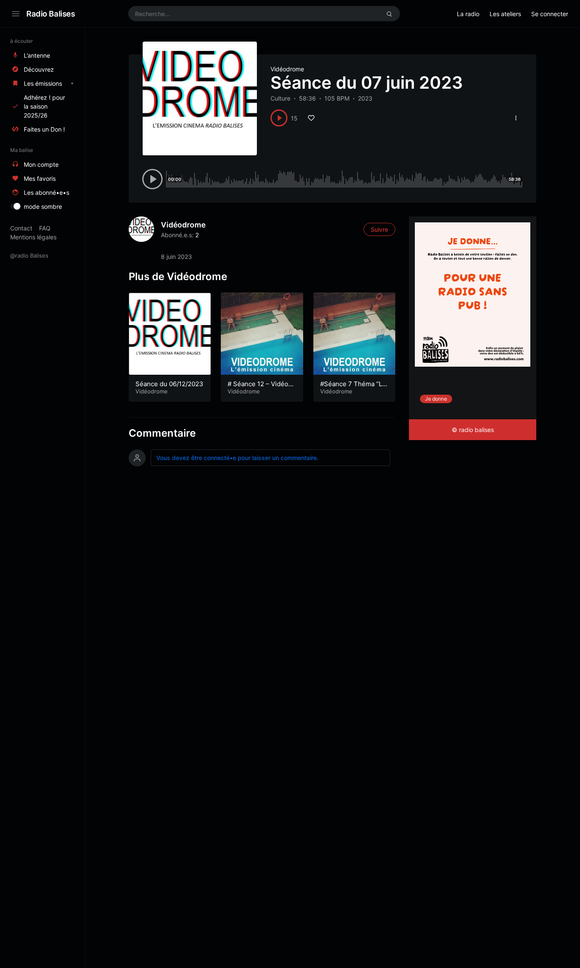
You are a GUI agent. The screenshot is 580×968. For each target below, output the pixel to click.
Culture (280, 98)
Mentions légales (33, 237)
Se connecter (549, 13)
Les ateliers (505, 13)
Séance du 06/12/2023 (169, 384)
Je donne (436, 399)
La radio (468, 13)
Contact (21, 228)
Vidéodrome (287, 69)
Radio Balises (50, 13)
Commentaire (162, 433)
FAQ (45, 228)
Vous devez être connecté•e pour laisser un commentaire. (237, 457)
